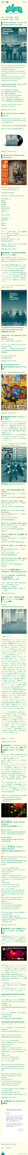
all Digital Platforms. (17, 128)
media (16, 17)
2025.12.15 (4, 1097)
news (3, 17)
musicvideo (4, 19)
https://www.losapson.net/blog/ (16, 372)
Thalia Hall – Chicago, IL (12, 89)
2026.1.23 (4, 741)
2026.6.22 (4, 249)
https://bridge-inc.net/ (20, 918)
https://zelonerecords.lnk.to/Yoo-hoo (17, 860)
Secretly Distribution (20, 125)
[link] (14, 843)
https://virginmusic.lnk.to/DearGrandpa (11, 1018)
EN (26, 2)
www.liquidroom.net (6, 357)
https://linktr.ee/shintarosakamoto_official (13, 606)
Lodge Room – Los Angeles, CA (14, 99)
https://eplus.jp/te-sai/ (7, 241)
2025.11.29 (4, 1144)
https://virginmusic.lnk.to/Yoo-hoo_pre (11, 1036)
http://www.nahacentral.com (9, 554)
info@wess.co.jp (19, 506)
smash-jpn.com (19, 541)
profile (11, 19)
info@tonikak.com (21, 497)
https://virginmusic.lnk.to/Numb (15, 833)
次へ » (9, 1148)
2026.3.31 (4, 413)
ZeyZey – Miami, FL (10, 93)
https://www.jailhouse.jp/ (8, 519)
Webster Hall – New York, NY (13, 91)
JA (23, 2)
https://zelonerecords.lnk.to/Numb (16, 832)
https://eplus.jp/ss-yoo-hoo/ (19, 571)
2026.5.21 (4, 360)
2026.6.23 (4, 109)
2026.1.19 (4, 924)
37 (6, 1148)
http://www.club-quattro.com (8, 245)
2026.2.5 (3, 593)
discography (9, 17)
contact (17, 19)
